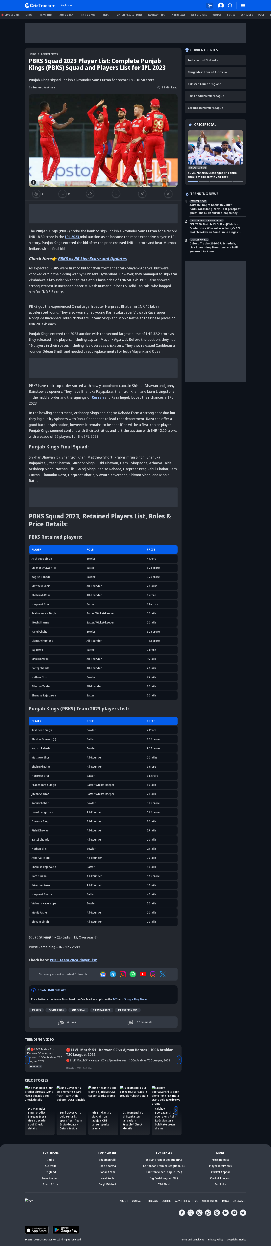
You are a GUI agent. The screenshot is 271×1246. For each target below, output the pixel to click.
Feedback (152, 1201)
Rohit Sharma (107, 1166)
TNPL (106, 15)
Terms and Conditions (192, 1239)
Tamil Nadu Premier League (206, 96)
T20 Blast (164, 1184)
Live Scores (12, 14)
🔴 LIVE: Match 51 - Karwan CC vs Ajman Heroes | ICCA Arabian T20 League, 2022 (119, 1052)
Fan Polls (220, 1184)
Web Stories (199, 14)
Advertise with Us (186, 1201)
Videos (217, 14)
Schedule (247, 14)
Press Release (220, 1160)
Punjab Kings (56, 1009)
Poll (261, 14)
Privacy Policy (215, 1239)
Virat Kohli (107, 1178)
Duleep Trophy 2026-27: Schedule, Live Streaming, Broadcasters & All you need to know (213, 247)
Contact (137, 1201)
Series (231, 14)
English (65, 5)
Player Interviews (220, 1166)
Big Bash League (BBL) (164, 1178)
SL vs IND (46, 15)
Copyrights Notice (236, 1239)
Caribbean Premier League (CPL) (164, 1166)
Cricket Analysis (220, 1178)
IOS (115, 999)
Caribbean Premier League (205, 108)
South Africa (51, 1184)
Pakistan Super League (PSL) (164, 1172)
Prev (27, 1059)
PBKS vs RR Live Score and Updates (92, 258)
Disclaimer (239, 1201)
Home (32, 54)
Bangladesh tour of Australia (207, 72)
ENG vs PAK (88, 15)
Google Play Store (135, 999)
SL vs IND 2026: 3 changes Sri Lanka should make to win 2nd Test (212, 175)
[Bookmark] (116, 194)
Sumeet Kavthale (42, 87)
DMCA (225, 1201)
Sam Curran (78, 1009)
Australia (51, 1166)
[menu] (243, 5)
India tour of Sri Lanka (203, 60)
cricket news (49, 54)
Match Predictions (129, 14)
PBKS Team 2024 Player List (73, 960)
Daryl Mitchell (107, 1184)
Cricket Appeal (220, 1172)
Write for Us (210, 1201)
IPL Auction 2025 (127, 1009)
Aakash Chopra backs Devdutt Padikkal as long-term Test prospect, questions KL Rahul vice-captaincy (215, 209)
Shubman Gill (107, 1160)
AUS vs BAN (67, 15)
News (28, 15)
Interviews (177, 14)
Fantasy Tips (156, 14)
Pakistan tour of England (204, 84)
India (50, 1160)
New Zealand (50, 1178)
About (124, 1201)
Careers (166, 1201)
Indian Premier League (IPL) (164, 1160)
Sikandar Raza (101, 1009)
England (50, 1172)
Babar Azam (107, 1172)
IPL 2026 (36, 1009)
